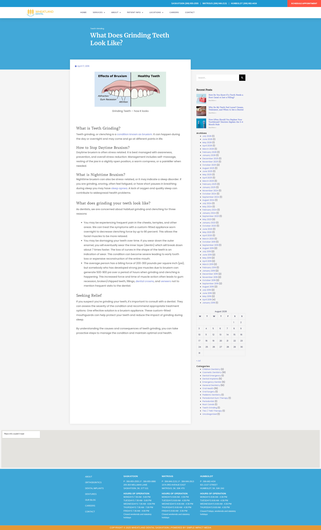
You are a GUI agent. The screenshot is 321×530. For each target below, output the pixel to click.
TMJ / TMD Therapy (212, 410)
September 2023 (210, 216)
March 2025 (208, 181)
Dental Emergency (211, 375)
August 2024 (208, 200)
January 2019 (208, 270)
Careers (174, 12)
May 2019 (206, 257)
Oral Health (208, 388)
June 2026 (207, 139)
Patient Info (134, 12)
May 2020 (207, 232)
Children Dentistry (211, 369)
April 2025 (207, 177)
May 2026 (207, 142)
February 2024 (209, 209)
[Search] (242, 78)
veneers (166, 281)
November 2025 (210, 161)
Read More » (212, 100)
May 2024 (207, 206)
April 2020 (207, 235)
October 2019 (209, 241)
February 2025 (209, 184)
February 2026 (209, 152)
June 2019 (207, 254)
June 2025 (207, 171)
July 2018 (206, 289)
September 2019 (210, 245)
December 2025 (210, 158)
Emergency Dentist (211, 382)
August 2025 (208, 168)
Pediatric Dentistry (211, 394)
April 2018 (207, 299)
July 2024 (207, 203)
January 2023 (209, 222)
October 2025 (209, 164)
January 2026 (209, 155)
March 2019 (207, 264)
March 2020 (208, 238)
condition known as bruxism (134, 134)
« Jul (198, 360)
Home (83, 12)
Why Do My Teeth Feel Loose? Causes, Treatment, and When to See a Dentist (226, 108)
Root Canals (208, 404)
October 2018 (209, 280)
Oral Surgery (208, 391)
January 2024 (209, 213)
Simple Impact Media (199, 528)
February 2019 (209, 267)
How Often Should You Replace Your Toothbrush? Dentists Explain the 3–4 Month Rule (226, 122)
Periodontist (208, 401)
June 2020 (207, 229)
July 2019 (206, 251)
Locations (155, 12)
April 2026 (207, 145)
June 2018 (207, 293)
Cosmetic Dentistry (212, 372)
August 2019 (208, 248)
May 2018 (206, 296)
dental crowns (145, 281)
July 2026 (207, 136)
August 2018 (208, 286)
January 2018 (208, 302)
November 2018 (210, 277)
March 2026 (208, 148)
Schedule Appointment (304, 3)
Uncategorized (209, 414)
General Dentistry (211, 385)
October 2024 (209, 193)
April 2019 (207, 261)
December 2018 (210, 273)
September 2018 (210, 283)
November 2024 (210, 190)
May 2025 (207, 174)
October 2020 (209, 225)
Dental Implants (210, 378)
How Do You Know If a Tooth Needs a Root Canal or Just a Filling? (226, 96)
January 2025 (209, 187)
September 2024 (210, 197)
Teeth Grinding (97, 28)
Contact (190, 12)
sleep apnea (119, 188)
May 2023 (207, 219)
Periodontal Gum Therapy (215, 398)
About (114, 12)
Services (98, 12)
